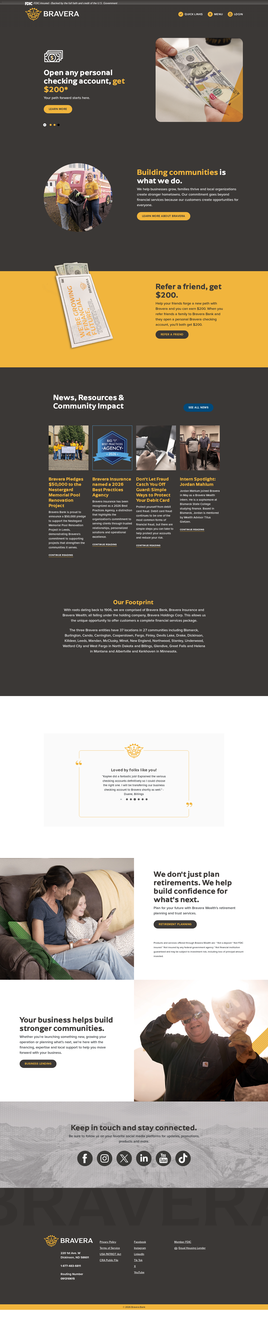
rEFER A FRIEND (172, 334)
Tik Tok (151, 1260)
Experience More (62, 112)
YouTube (151, 1272)
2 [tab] (55, 125)
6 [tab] (147, 799)
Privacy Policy (117, 1242)
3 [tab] (58, 125)
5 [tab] (143, 799)
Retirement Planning (175, 924)
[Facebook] (85, 1158)
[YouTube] (163, 1158)
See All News (198, 407)
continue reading (61, 555)
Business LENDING (38, 1064)
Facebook (151, 1242)
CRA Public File (117, 1260)
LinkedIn (151, 1254)
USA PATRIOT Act (110, 1254)
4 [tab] (139, 799)
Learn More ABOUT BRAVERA (163, 216)
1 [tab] (50, 125)
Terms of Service (110, 1248)
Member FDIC (182, 1242)
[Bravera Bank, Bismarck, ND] (52, 14)
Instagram (151, 1248)
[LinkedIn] (144, 1158)
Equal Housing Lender (192, 1248)
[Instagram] (104, 1158)
